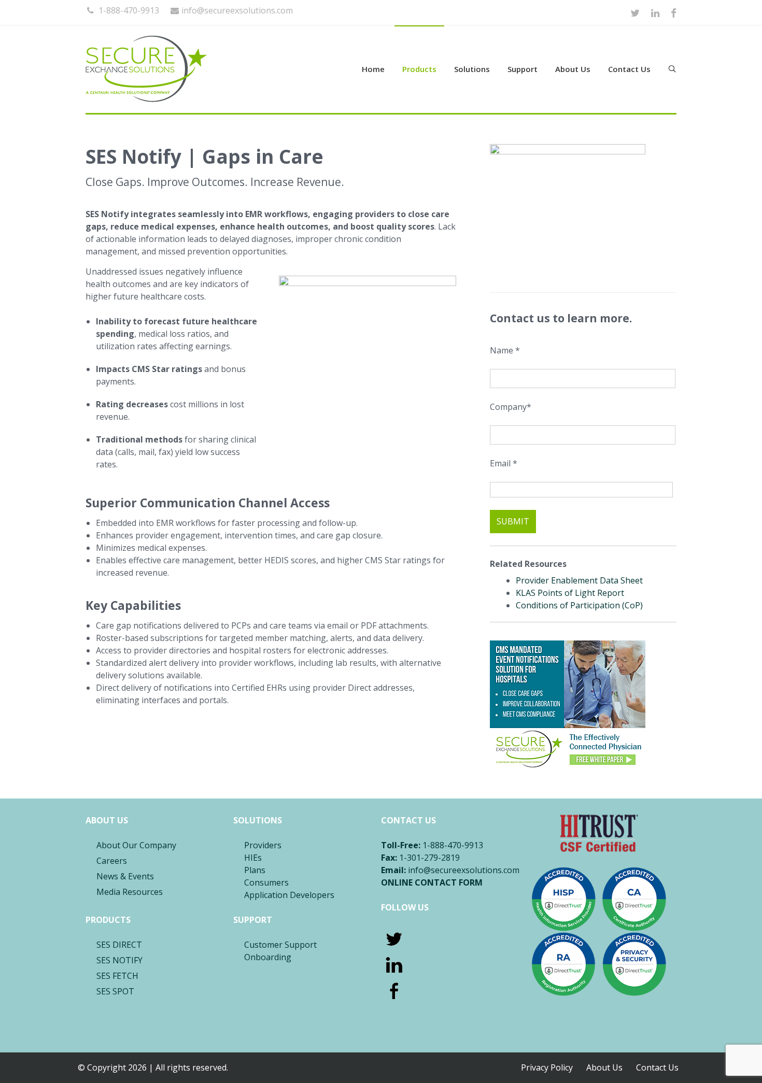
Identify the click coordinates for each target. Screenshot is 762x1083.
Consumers (266, 882)
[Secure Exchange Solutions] (184, 69)
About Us (572, 69)
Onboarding (267, 957)
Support (522, 69)
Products (419, 69)
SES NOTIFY (119, 960)
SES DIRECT (119, 944)
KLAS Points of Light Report (570, 592)
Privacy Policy (547, 1067)
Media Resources (129, 891)
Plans (254, 870)
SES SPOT (115, 991)
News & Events (125, 876)
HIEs (253, 857)
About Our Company (136, 845)
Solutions (472, 69)
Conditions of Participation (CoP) (579, 605)
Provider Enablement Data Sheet (579, 580)
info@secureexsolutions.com (237, 10)
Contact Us (629, 69)
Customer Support (280, 944)
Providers (262, 845)
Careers (111, 860)
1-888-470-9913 (127, 10)
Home (373, 69)
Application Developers (289, 895)
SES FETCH (117, 975)
